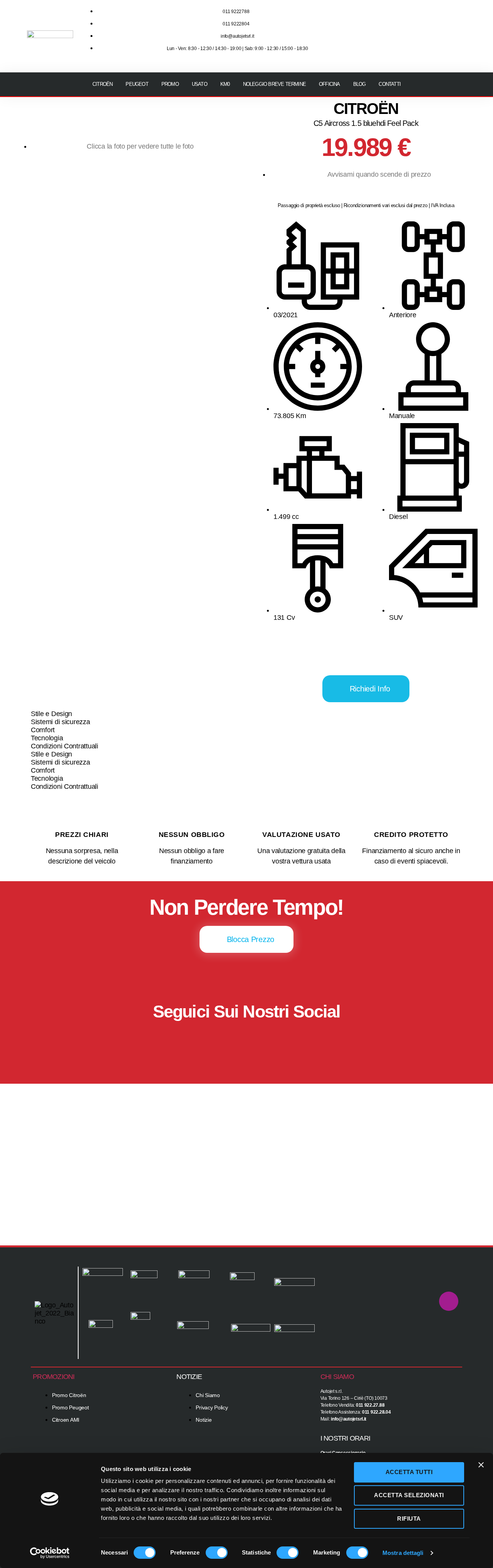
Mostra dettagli (403, 1553)
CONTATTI (390, 84)
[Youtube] (451, 24)
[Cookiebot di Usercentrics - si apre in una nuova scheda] (50, 1553)
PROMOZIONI (54, 1377)
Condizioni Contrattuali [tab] (64, 746)
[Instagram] (428, 24)
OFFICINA (329, 84)
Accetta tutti (409, 1472)
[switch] (217, 1553)
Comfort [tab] (43, 730)
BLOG (359, 84)
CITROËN (102, 84)
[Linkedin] (451, 45)
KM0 (225, 84)
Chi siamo (337, 1377)
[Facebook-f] (405, 24)
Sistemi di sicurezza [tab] (60, 722)
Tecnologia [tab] (47, 738)
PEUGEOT (137, 84)
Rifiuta (409, 1518)
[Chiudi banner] (481, 1465)
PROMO (170, 84)
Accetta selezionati (409, 1495)
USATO (199, 84)
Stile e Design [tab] (51, 714)
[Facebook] (223, 1037)
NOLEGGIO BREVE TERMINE (274, 84)
